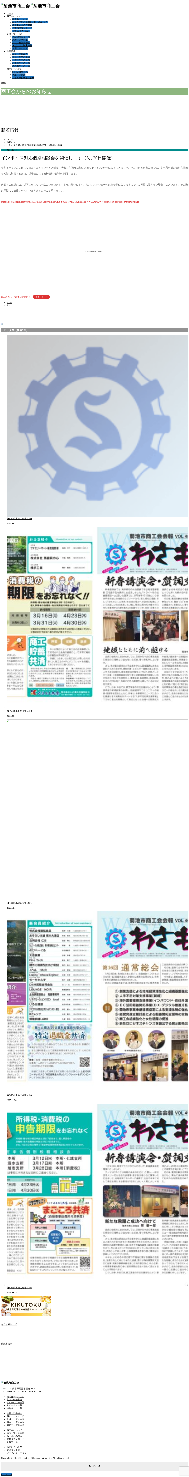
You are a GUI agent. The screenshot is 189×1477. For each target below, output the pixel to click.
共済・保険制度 (20, 39)
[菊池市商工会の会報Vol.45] (97, 1285)
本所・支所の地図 (15, 1433)
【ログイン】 (94, 1466)
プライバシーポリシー (23, 77)
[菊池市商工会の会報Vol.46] (97, 1092)
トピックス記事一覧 (22, 45)
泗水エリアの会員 (21, 63)
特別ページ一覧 (20, 48)
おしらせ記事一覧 (21, 42)
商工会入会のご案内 (22, 25)
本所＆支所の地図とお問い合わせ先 (30, 22)
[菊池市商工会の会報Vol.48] (97, 708)
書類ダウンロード (15, 1439)
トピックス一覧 (14, 1405)
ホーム (10, 13)
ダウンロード (41, 297)
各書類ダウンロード (22, 28)
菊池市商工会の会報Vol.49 (19, 518)
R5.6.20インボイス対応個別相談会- (16, 297)
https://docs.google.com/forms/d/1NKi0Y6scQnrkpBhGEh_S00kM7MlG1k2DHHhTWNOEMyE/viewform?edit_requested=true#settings (70, 201)
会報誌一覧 (12, 1442)
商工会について (14, 16)
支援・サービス (14, 34)
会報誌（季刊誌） (21, 31)
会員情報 (11, 51)
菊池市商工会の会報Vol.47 (19, 903)
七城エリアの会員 (21, 60)
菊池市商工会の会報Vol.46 (19, 1095)
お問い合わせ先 (14, 69)
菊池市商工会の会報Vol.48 (19, 711)
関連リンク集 (18, 74)
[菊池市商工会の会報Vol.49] (97, 516)
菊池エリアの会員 (21, 57)
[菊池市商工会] (30, 5)
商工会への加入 (14, 1436)
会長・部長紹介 (20, 54)
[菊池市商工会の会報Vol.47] (97, 721)
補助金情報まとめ (21, 37)
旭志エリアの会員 (21, 66)
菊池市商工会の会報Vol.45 (19, 1287)
